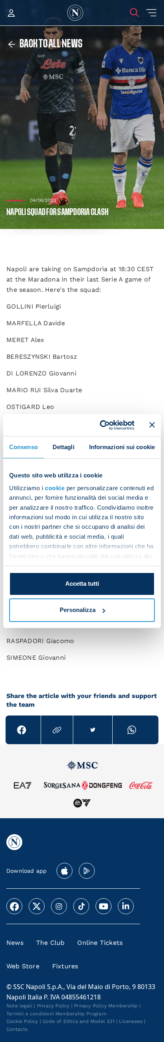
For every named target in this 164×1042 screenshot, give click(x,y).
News (14, 942)
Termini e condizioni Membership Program (56, 1014)
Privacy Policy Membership (106, 1006)
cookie (54, 488)
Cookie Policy (22, 1021)
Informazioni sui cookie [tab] (122, 447)
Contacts (17, 1029)
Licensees (131, 1021)
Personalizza (78, 609)
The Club (50, 942)
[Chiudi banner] (152, 425)
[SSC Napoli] (75, 13)
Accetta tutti (82, 583)
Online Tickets (100, 942)
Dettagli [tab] (63, 447)
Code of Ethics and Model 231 (79, 1021)
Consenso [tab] (23, 447)
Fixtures (65, 966)
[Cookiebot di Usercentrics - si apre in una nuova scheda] (101, 425)
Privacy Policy (53, 1006)
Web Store (22, 966)
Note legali (19, 1006)
